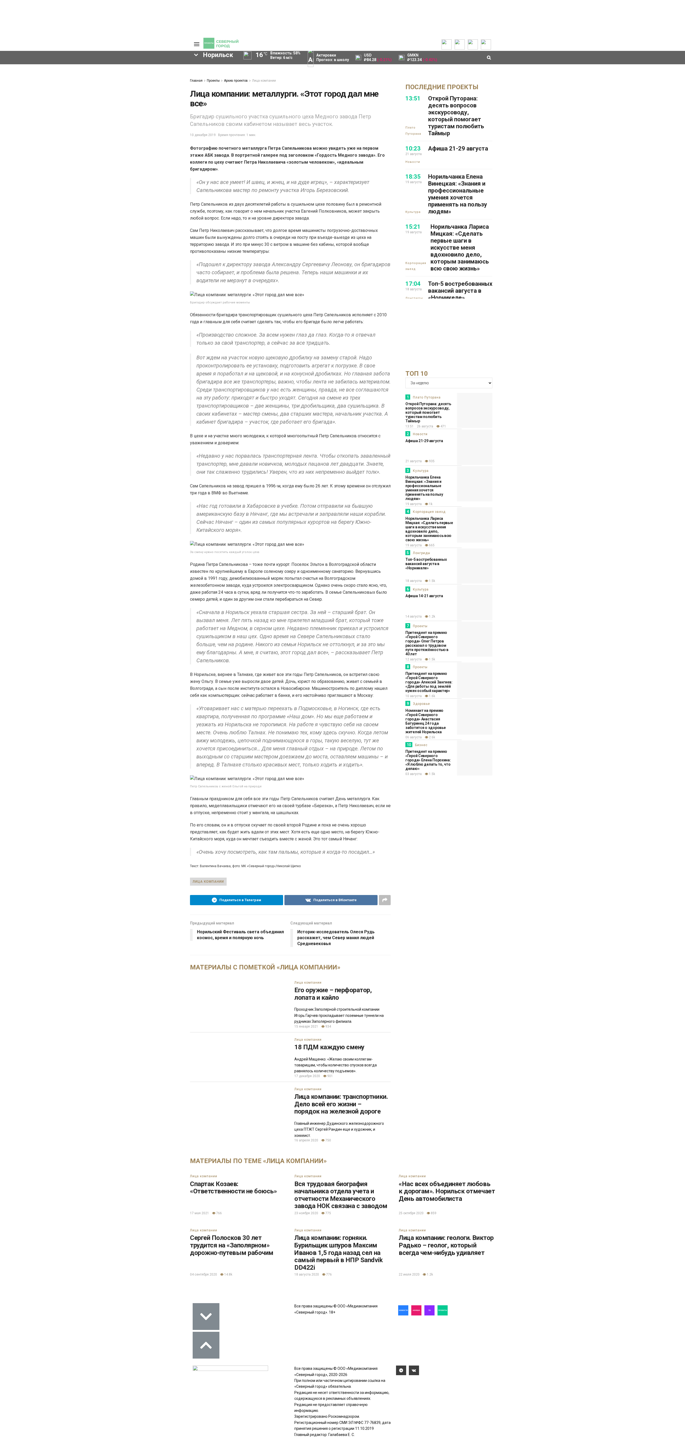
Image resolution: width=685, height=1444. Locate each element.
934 (328, 1026)
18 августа (413, 581)
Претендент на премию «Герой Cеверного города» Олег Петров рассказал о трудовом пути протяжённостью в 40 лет (426, 643)
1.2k (431, 616)
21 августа (413, 461)
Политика (159, 84)
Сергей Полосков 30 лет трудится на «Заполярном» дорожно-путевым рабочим (231, 1245)
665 (431, 545)
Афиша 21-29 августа (458, 148)
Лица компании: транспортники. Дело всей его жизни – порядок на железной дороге (341, 1104)
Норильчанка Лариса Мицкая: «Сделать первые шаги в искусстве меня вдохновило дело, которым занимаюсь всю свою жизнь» (460, 247)
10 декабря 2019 (203, 135)
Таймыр (151, 140)
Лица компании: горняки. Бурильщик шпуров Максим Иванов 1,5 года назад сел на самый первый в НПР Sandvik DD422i (338, 1252)
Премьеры (117, 67)
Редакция (160, 68)
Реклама (159, 74)
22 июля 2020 (409, 1274)
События (115, 78)
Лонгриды (414, 298)
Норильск (113, 112)
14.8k (227, 1274)
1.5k (431, 581)
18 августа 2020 (306, 1274)
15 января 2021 (306, 1026)
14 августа (413, 616)
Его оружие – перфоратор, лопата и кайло (333, 993)
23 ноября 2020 (306, 1213)
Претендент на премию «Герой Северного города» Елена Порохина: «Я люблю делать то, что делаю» (428, 760)
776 (328, 1274)
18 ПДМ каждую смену (329, 1047)
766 (218, 1213)
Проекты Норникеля (81, 68)
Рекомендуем (120, 73)
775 (328, 1213)
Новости (71, 90)
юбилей (117, 131)
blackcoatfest (48, 149)
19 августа (413, 504)
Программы (30, 84)
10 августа (413, 696)
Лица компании (264, 80)
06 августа (413, 737)
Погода (157, 101)
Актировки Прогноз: (332, 57)
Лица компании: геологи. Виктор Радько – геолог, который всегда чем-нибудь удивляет (446, 1245)
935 (431, 461)
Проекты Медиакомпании (78, 76)
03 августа (413, 774)
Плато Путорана (413, 130)
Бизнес (421, 745)
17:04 (413, 283)
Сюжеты (27, 79)
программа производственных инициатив (72, 158)
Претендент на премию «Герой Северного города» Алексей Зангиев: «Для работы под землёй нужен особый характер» (428, 682)
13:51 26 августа (419, 426)
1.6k (431, 696)
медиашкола (142, 158)
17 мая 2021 (199, 1213)
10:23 (413, 148)
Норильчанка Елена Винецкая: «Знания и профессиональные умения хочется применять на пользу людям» (457, 194)
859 (433, 1213)
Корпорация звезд (415, 266)
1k (430, 504)
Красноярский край (97, 149)
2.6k (431, 737)
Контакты (160, 79)
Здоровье (421, 704)
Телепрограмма (34, 68)
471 (443, 426)
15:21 (413, 226)
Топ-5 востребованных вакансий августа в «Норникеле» (460, 290)
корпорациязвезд (150, 149)
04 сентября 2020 (203, 1274)
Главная (196, 80)
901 (329, 1076)
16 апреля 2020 (306, 1140)
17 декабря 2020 (307, 1076)
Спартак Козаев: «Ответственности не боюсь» (233, 1187)
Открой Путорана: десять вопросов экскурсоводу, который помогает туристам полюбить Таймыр (456, 116)
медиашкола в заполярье (69, 131)
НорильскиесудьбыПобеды (101, 140)
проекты (50, 140)
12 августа (413, 659)
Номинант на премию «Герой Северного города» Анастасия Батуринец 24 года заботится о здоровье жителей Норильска (425, 721)
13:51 (413, 98)
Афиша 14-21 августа (424, 596)
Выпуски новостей (36, 74)
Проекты (213, 80)
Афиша (88, 121)
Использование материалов (165, 92)
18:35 (413, 176)
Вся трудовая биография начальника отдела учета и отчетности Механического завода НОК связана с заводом (340, 1195)
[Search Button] (177, 183)
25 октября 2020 (411, 1213)
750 (328, 1140)
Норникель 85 (124, 121)
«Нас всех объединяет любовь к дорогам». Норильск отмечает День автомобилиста (447, 1191)
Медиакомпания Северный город (53, 112)
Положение (118, 83)
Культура (413, 212)
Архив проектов (78, 84)
